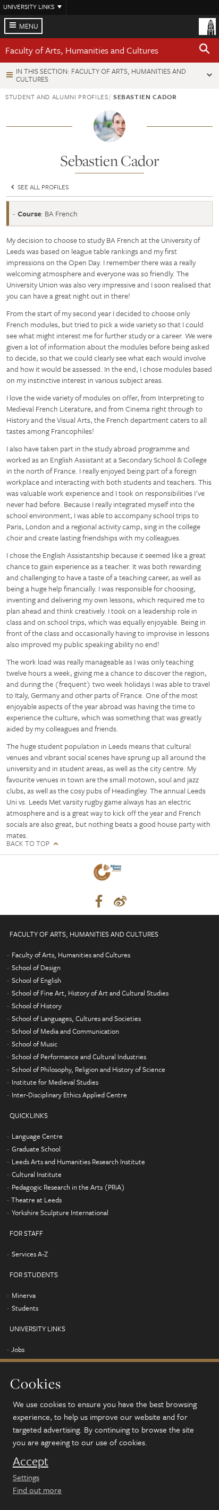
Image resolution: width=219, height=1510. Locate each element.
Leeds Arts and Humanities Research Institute (78, 1161)
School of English (36, 980)
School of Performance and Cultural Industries (79, 1056)
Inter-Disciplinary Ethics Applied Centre (69, 1094)
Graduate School (36, 1149)
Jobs (17, 1349)
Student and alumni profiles (56, 96)
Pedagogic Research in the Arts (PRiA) (68, 1187)
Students (25, 1308)
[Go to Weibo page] (120, 901)
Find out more (37, 1490)
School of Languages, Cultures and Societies (76, 1018)
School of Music (34, 1043)
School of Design (36, 967)
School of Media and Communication (65, 1031)
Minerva (24, 1295)
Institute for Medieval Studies (55, 1082)
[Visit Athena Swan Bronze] (109, 874)
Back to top (27, 844)
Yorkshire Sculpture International (60, 1212)
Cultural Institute (37, 1174)
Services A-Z (30, 1254)
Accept (30, 1461)
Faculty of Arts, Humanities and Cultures (81, 50)
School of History (37, 1005)
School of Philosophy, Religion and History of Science (88, 1069)
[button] (205, 50)
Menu (28, 26)
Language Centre (37, 1136)
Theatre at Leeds (36, 1199)
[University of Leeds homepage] (207, 25)
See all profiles (42, 186)
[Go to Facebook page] (98, 901)
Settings (26, 1477)
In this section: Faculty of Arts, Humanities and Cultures (101, 75)
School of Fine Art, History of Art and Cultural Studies (90, 993)
